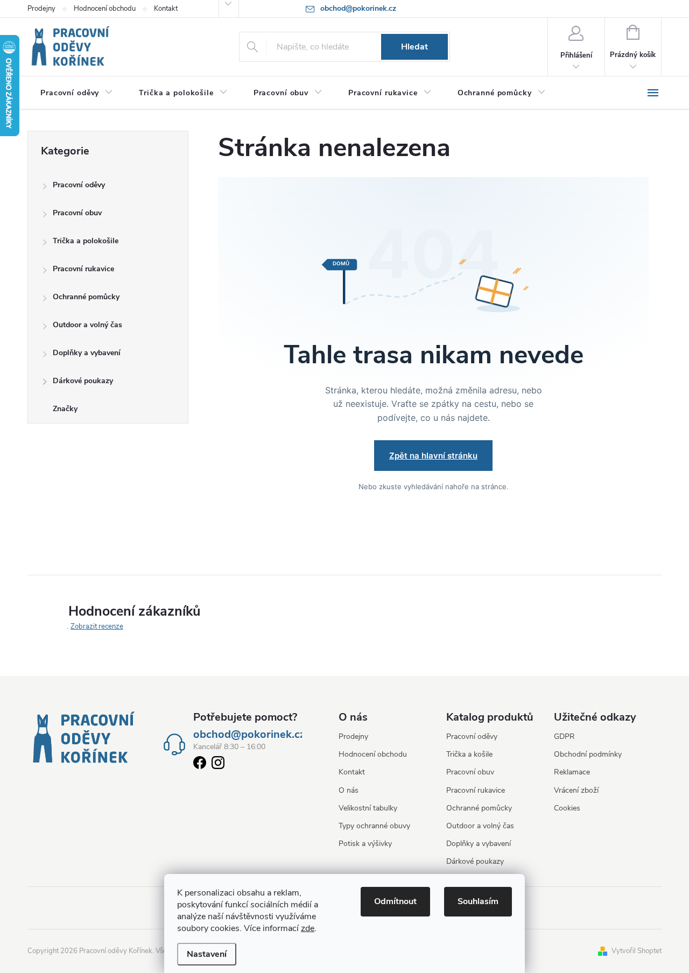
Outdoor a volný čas (87, 325)
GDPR (564, 736)
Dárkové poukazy (83, 381)
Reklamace (572, 772)
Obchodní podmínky (588, 754)
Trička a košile (469, 754)
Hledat (414, 47)
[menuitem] (76, 93)
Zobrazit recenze (97, 626)
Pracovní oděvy (79, 185)
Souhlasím (478, 901)
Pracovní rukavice (83, 269)
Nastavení (207, 954)
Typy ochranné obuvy (374, 826)
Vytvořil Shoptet (636, 951)
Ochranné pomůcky (86, 297)
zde (307, 928)
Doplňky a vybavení (87, 353)
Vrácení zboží (576, 790)
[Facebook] (199, 764)
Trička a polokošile (85, 241)
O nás (348, 790)
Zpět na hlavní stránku (433, 455)
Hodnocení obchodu (105, 8)
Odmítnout (395, 901)
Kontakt (166, 8)
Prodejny (41, 8)
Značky (65, 409)
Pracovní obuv (77, 213)
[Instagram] (218, 764)
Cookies (567, 808)
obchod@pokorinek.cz (249, 734)
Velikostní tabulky (368, 808)
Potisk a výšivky (365, 843)
